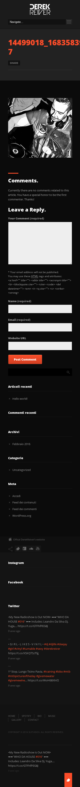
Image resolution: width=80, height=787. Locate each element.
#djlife (53, 644)
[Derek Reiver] (40, 10)
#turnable (29, 649)
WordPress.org (21, 516)
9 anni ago (14, 631)
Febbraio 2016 (21, 444)
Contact (33, 719)
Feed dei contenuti (24, 502)
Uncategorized (21, 470)
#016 (21, 621)
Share (14, 63)
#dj (46, 644)
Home (11, 715)
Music (51, 715)
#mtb (66, 671)
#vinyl (18, 649)
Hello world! (20, 399)
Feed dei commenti (24, 509)
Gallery (16, 719)
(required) (26, 218)
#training (49, 671)
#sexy (39, 649)
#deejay (62, 644)
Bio (40, 715)
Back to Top (67, 13)
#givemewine (16, 680)
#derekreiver (52, 649)
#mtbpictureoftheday (22, 676)
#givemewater (45, 676)
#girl (11, 649)
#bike (59, 671)
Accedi (16, 496)
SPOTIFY (26, 715)
